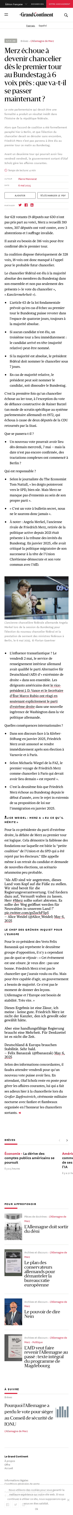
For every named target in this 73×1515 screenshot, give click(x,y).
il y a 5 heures (12, 1168)
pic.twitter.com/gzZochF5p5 (26, 913)
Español (43, 25)
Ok (36, 1509)
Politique (37, 1342)
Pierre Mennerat (27, 179)
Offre (7, 1464)
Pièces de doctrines (35, 1216)
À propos (9, 1461)
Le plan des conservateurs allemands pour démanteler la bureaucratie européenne (39, 1274)
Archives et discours (35, 1252)
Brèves (24, 41)
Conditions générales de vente (22, 1483)
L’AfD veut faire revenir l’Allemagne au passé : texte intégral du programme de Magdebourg (46, 1357)
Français (30, 25)
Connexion (37, 3)
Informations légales (16, 1480)
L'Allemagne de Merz (42, 41)
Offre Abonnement (59, 3)
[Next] (67, 1140)
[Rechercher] (66, 14)
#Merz (18, 900)
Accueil (8, 1468)
